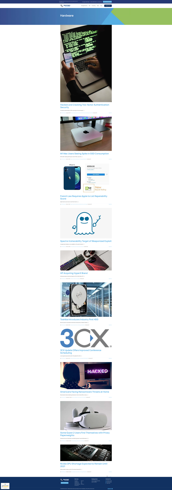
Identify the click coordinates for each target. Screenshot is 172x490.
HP (73, 278)
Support (78, 358)
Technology (87, 112)
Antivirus (73, 397)
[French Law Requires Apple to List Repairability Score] (86, 178)
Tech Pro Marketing (82, 488)
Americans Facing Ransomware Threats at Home (84, 391)
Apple (71, 204)
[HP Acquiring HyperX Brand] (86, 260)
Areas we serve (92, 488)
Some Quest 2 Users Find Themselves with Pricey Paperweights (85, 434)
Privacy (77, 246)
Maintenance (77, 204)
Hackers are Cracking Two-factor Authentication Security (84, 106)
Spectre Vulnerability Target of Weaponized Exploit (86, 241)
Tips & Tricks (90, 112)
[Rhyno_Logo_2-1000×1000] (65, 4)
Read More (110, 112)
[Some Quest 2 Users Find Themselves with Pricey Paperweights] (86, 415)
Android (72, 112)
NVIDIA (78, 471)
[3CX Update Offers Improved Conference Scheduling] (86, 338)
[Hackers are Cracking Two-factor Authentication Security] (86, 63)
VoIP (83, 358)
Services (82, 204)
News (75, 278)
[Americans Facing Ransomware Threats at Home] (86, 375)
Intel (75, 246)
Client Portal (108, 483)
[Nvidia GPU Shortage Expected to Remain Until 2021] (86, 453)
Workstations (86, 358)
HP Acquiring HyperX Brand (74, 273)
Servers (82, 246)
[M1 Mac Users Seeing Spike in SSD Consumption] (86, 134)
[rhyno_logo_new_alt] (64, 479)
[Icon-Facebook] (108, 488)
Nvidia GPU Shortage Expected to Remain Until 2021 (83, 465)
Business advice (75, 112)
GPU (72, 471)
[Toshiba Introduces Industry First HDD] (86, 299)
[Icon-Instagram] (110, 488)
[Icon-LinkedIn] (109, 488)
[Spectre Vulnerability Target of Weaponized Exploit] (86, 223)
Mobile (82, 112)
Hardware (79, 112)
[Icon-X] (112, 488)
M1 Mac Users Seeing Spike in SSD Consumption (84, 153)
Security (84, 112)
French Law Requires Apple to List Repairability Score (83, 197)
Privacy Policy (88, 488)
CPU (71, 246)
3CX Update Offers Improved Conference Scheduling (80, 351)
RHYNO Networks (63, 112)
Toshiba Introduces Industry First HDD (79, 319)
